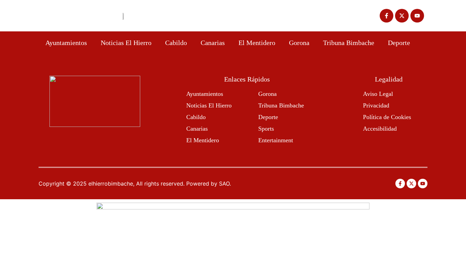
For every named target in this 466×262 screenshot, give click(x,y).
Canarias (213, 42)
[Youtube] (417, 16)
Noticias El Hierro (126, 42)
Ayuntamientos (66, 42)
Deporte (399, 42)
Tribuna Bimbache (348, 42)
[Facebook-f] (386, 16)
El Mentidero (256, 42)
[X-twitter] (402, 16)
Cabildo (176, 42)
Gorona (299, 42)
